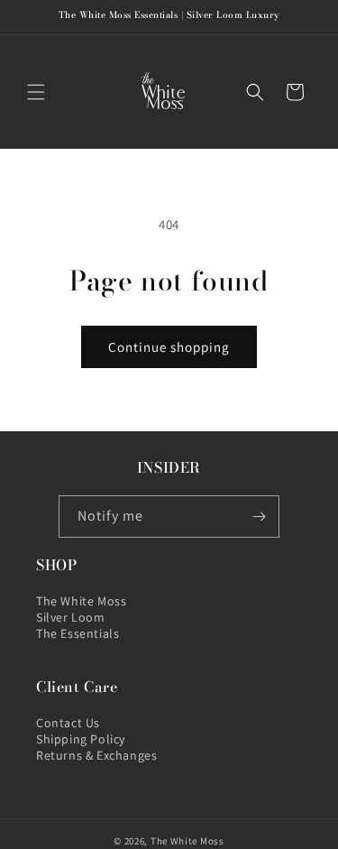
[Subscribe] (259, 516)
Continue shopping (169, 346)
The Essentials (77, 633)
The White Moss (81, 601)
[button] (36, 92)
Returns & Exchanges (96, 755)
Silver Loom (70, 617)
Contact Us (68, 723)
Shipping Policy (80, 739)
